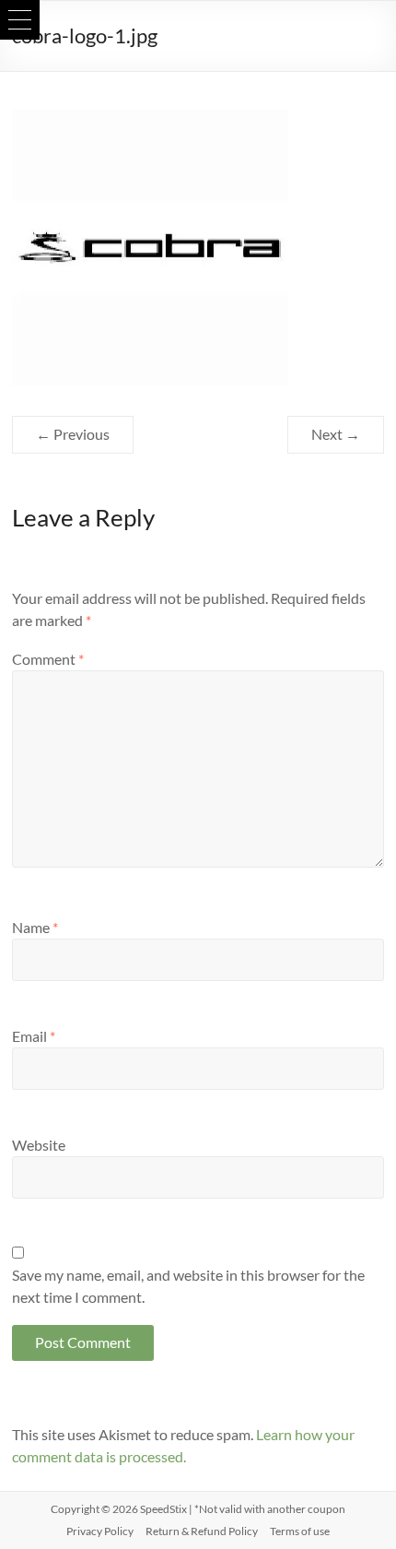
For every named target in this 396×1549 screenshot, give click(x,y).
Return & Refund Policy (202, 1531)
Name (35, 927)
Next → (335, 434)
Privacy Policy (100, 1531)
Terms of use (300, 1531)
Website (38, 1144)
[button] (20, 20)
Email (33, 1036)
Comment (48, 659)
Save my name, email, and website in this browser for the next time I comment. (188, 1286)
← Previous (73, 434)
